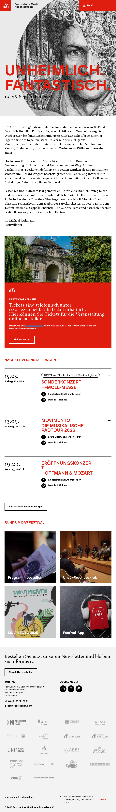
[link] (67, 385)
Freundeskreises (34, 326)
